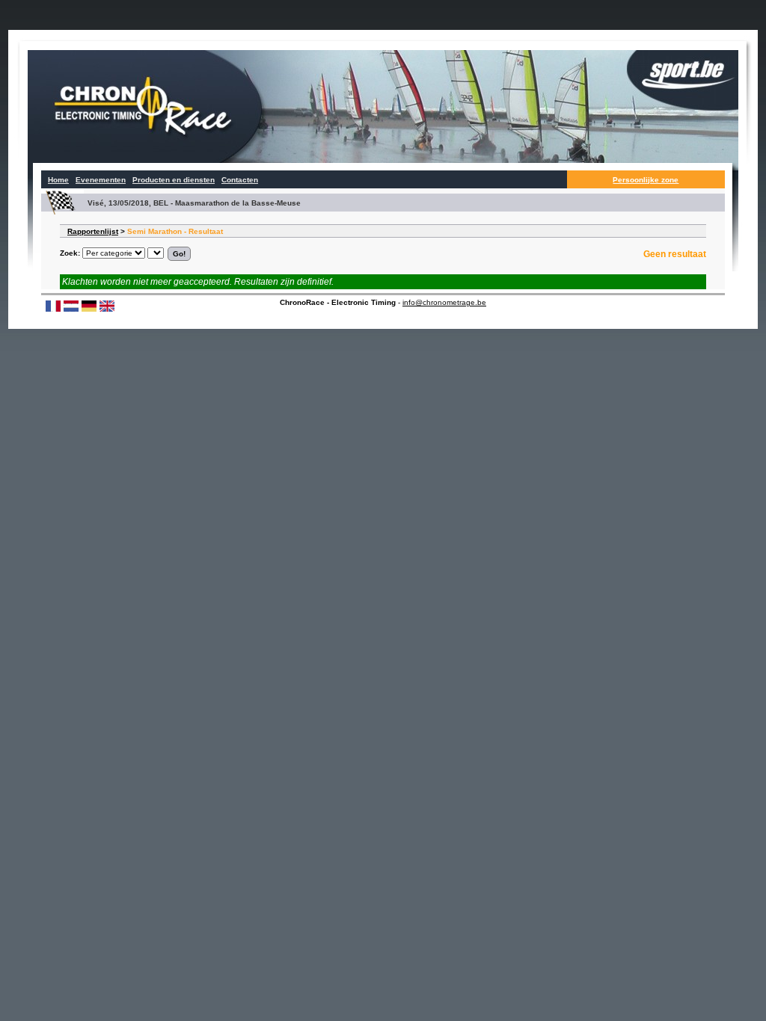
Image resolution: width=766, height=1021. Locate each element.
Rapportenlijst (92, 231)
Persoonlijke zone (645, 180)
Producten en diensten (173, 180)
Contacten (239, 180)
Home (58, 180)
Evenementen (101, 180)
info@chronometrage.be (444, 302)
